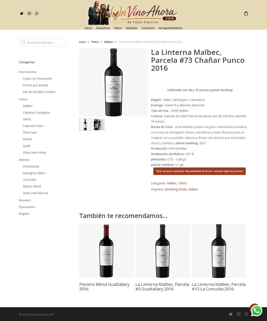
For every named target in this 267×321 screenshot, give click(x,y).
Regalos (24, 214)
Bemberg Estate (176, 189)
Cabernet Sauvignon (36, 112)
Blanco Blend (32, 186)
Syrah (26, 146)
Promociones (28, 72)
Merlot (27, 139)
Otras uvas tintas (34, 152)
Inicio (82, 42)
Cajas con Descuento (37, 79)
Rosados (25, 200)
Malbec (28, 106)
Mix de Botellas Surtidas (39, 92)
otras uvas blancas (35, 193)
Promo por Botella (35, 85)
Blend (27, 119)
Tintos (23, 99)
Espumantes (27, 207)
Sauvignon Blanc (34, 173)
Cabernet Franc (33, 126)
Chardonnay (31, 166)
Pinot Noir (30, 132)
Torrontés (30, 180)
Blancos (24, 160)
